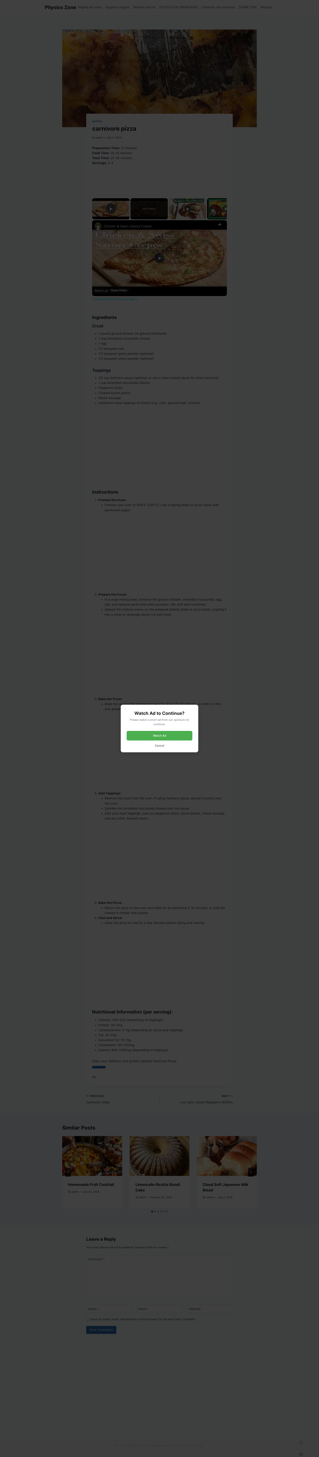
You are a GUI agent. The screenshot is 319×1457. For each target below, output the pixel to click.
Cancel (159, 745)
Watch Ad (159, 735)
